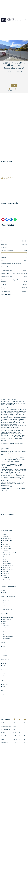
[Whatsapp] (15, 219)
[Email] (3, 219)
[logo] (11, 20)
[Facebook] (7, 219)
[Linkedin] (11, 219)
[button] (1, 50)
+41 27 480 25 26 (7, 177)
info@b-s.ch (4, 178)
